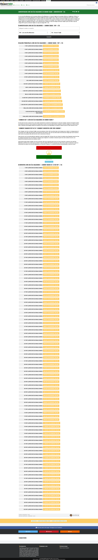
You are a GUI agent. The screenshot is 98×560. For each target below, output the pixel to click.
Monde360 (3, 0)
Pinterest (49, 531)
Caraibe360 (16, 0)
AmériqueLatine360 (28, 0)
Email (70, 531)
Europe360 (21, 0)
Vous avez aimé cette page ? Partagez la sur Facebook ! (49, 527)
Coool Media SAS (42, 558)
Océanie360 (43, 0)
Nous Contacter (62, 559)
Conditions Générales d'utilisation (44, 559)
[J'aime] (73, 11)
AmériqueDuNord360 (36, 0)
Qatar (14, 2)
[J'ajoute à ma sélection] (74, 11)
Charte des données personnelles (55, 559)
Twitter (28, 531)
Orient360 (48, 0)
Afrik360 (7, 0)
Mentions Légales (35, 559)
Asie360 (11, 0)
